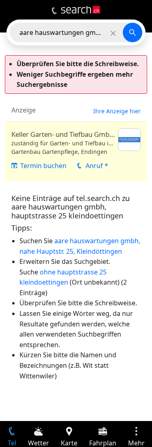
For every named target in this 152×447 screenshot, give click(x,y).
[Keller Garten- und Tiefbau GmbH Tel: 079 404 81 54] (76, 151)
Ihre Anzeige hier (117, 111)
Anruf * (97, 165)
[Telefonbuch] (54, 11)
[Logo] (80, 10)
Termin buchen (43, 165)
